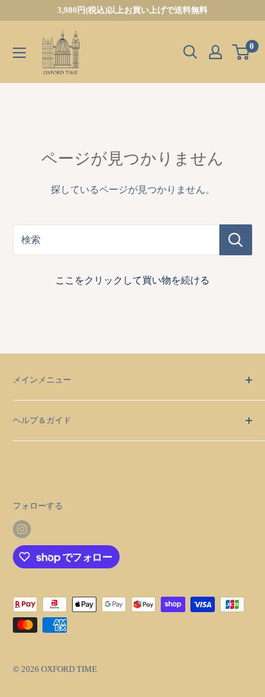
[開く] (190, 52)
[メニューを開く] (19, 53)
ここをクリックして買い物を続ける (132, 280)
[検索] (235, 239)
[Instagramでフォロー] (22, 529)
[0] (241, 52)
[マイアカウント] (215, 52)
